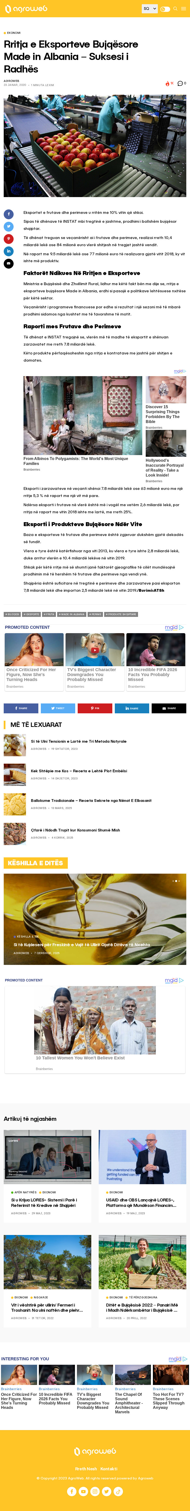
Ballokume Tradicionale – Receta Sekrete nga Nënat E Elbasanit (91, 801)
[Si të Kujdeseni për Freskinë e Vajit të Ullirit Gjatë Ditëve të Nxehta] (95, 919)
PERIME (96, 614)
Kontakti (109, 1468)
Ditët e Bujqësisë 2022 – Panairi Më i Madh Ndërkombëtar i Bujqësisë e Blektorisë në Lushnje (142, 1308)
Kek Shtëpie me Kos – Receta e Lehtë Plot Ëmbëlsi (79, 771)
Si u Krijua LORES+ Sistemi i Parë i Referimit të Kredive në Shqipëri (44, 1203)
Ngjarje (41, 1298)
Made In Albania (73, 614)
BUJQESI (13, 614)
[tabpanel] (95, 919)
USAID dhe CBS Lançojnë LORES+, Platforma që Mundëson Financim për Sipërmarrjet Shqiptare (140, 1203)
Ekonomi (14, 33)
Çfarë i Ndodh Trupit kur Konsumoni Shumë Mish (75, 830)
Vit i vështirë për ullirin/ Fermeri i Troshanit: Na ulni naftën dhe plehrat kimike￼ (47, 1308)
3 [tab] (179, 881)
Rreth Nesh (86, 1468)
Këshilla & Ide (28, 937)
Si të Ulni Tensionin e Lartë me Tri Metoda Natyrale (79, 742)
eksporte (32, 614)
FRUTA (50, 614)
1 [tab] (173, 881)
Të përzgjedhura (143, 1298)
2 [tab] (176, 881)
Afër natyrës (26, 1193)
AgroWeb (11, 81)
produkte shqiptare (122, 614)
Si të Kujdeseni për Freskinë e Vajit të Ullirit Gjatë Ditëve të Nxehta (82, 945)
